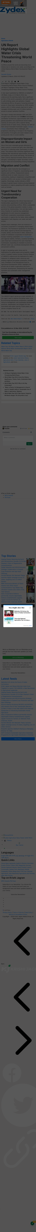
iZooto (30, 625)
